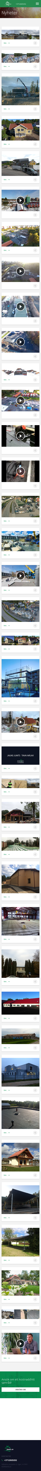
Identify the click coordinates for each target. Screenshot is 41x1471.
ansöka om (20, 1389)
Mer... (5, 43)
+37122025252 (21, 4)
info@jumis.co (6, 1466)
